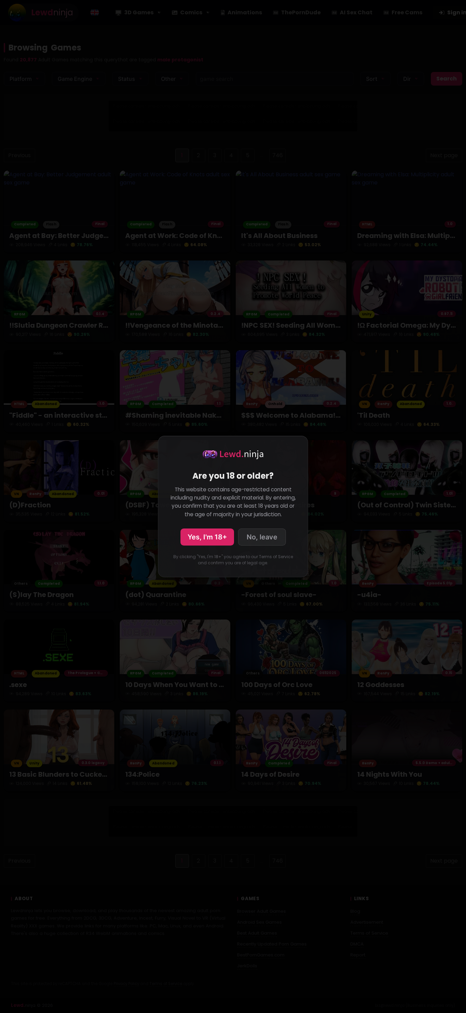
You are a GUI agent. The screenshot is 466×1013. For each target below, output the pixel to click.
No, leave (262, 537)
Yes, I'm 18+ (207, 537)
